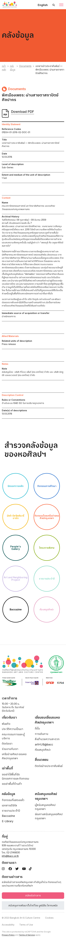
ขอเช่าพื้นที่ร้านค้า (12, 783)
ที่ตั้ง (37, 728)
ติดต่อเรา (7, 743)
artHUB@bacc (44, 744)
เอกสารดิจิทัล (9, 805)
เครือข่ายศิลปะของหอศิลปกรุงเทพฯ (14, 756)
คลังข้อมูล (12, 68)
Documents (25, 66)
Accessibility (8, 924)
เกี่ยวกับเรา (9, 717)
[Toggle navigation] (61, 5)
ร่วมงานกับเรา (10, 748)
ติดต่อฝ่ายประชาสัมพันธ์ (48, 766)
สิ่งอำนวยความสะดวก (47, 739)
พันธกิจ (6, 723)
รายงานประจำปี (11, 810)
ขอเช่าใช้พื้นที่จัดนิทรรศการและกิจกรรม (15, 776)
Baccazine (8, 815)
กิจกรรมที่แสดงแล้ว (13, 800)
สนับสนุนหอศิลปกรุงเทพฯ (46, 796)
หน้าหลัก (4, 68)
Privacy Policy (8, 935)
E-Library (7, 821)
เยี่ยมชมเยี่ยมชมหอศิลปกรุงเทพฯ (47, 719)
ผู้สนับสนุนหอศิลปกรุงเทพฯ (45, 807)
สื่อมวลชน (41, 760)
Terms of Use (26, 924)
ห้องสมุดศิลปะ (43, 749)
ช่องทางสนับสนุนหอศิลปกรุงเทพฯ (49, 816)
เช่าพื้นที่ (7, 768)
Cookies (49, 917)
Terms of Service (27, 935)
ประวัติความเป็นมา (12, 729)
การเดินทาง (41, 733)
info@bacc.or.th (10, 856)
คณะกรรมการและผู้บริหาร (13, 736)
